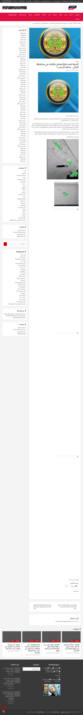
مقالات (24, 213)
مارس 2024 (23, 88)
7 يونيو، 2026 (76, 652)
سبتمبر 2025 (22, 54)
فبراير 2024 (23, 91)
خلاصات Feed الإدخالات (19, 232)
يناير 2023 (23, 118)
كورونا (24, 209)
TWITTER (14, 1)
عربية (65, 14)
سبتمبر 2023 (22, 101)
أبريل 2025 (23, 61)
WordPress (41, 712)
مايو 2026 (23, 37)
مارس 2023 (23, 114)
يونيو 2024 (23, 82)
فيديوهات (23, 205)
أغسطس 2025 (21, 56)
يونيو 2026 (23, 35)
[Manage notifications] (3, 711)
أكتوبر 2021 (23, 142)
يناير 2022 (23, 135)
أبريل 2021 (23, 154)
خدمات (24, 184)
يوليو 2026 (23, 33)
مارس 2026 (23, 41)
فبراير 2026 (23, 44)
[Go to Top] (4, 707)
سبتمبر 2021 (22, 144)
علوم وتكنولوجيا (12, 14)
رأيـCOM (23, 188)
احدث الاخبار (15, 664)
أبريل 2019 (23, 159)
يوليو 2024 (23, 80)
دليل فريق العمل (56, 1)
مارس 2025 (23, 63)
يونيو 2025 (23, 59)
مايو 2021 (23, 152)
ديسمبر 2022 (22, 120)
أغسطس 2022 (21, 129)
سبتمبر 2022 (22, 127)
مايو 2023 (23, 110)
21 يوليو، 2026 (10, 673)
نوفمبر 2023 (22, 97)
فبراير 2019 (23, 161)
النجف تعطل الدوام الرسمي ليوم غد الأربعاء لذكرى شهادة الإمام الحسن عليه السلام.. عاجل (8, 681)
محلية (71, 14)
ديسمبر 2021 (22, 137)
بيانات (24, 177)
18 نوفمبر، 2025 (56, 652)
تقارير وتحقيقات (21, 179)
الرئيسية (77, 14)
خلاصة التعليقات (21, 234)
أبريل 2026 (23, 39)
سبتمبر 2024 (22, 76)
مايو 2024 (23, 84)
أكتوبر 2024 (23, 73)
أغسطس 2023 (21, 103)
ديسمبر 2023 (22, 95)
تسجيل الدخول (22, 230)
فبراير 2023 (23, 116)
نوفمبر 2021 (22, 140)
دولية (60, 14)
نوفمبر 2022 (22, 122)
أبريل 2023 (23, 112)
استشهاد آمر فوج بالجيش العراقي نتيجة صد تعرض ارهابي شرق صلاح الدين (42, 606)
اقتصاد (44, 14)
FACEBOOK (36, 1)
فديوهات (76, 629)
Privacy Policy (65, 1)
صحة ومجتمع (22, 14)
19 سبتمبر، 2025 (36, 654)
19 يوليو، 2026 (10, 701)
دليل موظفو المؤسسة (46, 1)
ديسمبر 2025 (22, 48)
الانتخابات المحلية (21, 175)
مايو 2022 (23, 133)
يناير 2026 (23, 46)
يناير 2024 (23, 93)
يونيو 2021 (23, 150)
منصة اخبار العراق (65, 712)
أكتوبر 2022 (23, 125)
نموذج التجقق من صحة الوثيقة (18, 220)
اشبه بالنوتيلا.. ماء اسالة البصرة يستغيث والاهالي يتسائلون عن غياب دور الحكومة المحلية (32, 648)
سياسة (55, 14)
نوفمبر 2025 (22, 50)
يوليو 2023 (23, 105)
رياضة (30, 14)
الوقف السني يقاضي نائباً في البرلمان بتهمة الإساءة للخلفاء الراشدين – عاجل (67, 606)
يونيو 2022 (23, 131)
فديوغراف (23, 203)
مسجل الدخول (67, 621)
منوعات (23, 216)
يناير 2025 (23, 67)
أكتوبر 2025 (23, 52)
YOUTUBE (29, 1)
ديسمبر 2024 (22, 69)
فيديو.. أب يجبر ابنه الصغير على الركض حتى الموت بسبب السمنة (12, 646)
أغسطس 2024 (21, 78)
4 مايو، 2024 (17, 650)
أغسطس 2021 (22, 146)
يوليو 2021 (23, 148)
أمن (49, 14)
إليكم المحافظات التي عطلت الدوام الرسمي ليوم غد (8, 669)
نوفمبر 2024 (22, 71)
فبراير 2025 (23, 65)
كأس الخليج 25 (22, 207)
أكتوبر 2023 (23, 99)
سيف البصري (69, 70)
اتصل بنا (77, 19)
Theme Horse (55, 712)
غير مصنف (23, 201)
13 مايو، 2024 (76, 70)
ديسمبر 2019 (22, 157)
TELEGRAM (22, 1)
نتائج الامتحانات (22, 218)
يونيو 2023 (23, 108)
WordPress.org (21, 236)
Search (5, 244)
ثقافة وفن (37, 14)
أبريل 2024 (23, 86)
